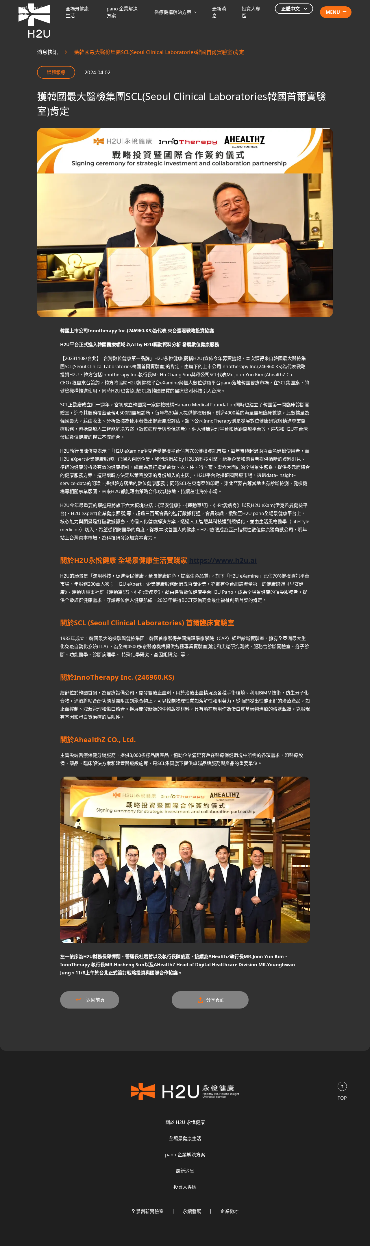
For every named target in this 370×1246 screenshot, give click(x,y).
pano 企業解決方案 (185, 1154)
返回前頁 (95, 1000)
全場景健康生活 (185, 1138)
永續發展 (192, 1211)
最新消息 (185, 1171)
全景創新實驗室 (147, 1211)
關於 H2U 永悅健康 (185, 1122)
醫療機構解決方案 (172, 12)
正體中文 (290, 8)
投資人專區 (185, 1187)
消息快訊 (47, 52)
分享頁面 (215, 1000)
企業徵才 (229, 1211)
